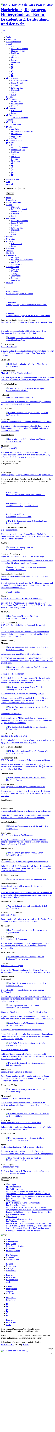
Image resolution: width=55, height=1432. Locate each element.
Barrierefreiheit (12, 1280)
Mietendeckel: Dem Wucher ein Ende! (16, 373)
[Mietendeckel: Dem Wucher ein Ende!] (27, 366)
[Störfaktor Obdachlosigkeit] (27, 959)
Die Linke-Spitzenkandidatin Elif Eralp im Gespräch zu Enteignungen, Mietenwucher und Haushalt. (23, 332)
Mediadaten (11, 1271)
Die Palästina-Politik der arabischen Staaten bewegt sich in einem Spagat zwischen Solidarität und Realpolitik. (27, 741)
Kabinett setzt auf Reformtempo (14, 939)
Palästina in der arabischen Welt (14, 736)
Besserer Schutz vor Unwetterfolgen (15, 1098)
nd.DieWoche (16, 134)
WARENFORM (7, 1344)
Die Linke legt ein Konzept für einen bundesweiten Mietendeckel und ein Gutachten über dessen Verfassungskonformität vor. (27, 378)
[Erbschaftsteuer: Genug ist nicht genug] (27, 1065)
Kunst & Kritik (17, 83)
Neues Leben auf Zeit (10, 448)
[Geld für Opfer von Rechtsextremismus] (27, 391)
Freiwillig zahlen (13, 1250)
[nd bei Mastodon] (12, 65)
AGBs (13, 138)
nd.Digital (15, 129)
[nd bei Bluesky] (12, 67)
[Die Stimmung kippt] (27, 523)
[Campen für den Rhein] (27, 1160)
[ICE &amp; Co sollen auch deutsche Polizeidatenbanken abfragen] (27, 753)
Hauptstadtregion (18, 51)
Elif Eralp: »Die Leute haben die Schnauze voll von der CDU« (26, 322)
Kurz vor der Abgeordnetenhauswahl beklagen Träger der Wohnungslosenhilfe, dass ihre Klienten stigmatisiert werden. (25, 971)
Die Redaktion (12, 1255)
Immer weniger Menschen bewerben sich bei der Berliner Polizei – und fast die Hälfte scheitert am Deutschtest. (27, 920)
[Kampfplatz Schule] (27, 340)
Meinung (15, 46)
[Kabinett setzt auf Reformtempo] (27, 932)
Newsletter (15, 62)
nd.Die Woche (17, 104)
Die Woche (15, 58)
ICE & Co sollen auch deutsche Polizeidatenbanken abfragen (25, 760)
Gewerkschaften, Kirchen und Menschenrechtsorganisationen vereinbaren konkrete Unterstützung (26, 403)
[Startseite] (27, 14)
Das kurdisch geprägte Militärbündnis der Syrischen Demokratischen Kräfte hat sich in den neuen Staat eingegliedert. (27, 1152)
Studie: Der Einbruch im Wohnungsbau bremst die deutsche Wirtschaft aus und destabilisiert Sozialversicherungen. (25, 816)
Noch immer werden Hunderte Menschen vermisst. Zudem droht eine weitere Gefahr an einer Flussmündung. (27, 562)
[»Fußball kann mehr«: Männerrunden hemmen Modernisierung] (27, 415)
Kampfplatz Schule (8, 346)
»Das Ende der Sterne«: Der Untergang (17, 835)
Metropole (15, 90)
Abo (3, 30)
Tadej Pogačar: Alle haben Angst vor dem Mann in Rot (23, 787)
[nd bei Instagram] (12, 69)
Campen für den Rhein (10, 1167)
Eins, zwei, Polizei (8, 915)
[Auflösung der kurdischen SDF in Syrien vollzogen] (27, 1140)
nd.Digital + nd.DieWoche (22, 131)
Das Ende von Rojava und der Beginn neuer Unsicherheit (24, 862)
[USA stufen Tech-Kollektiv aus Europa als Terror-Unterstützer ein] (27, 618)
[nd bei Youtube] (12, 76)
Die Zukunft (11, 1297)
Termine (9, 120)
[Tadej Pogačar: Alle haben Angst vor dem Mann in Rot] (27, 780)
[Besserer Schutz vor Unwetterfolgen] (27, 1092)
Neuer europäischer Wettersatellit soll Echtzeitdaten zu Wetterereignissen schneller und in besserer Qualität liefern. (25, 1104)
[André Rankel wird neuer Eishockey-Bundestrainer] (13, 592)
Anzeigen (10, 1268)
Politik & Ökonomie (19, 48)
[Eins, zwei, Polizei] (27, 908)
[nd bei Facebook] (12, 71)
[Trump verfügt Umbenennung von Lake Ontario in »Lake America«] (27, 570)
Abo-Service (16, 136)
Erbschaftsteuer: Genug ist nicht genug (16, 1072)
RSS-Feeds (10, 1300)
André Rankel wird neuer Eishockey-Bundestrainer (21, 598)
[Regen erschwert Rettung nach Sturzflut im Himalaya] (27, 550)
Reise (13, 94)
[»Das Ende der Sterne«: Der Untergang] (27, 828)
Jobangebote (11, 1266)
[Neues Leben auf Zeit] (27, 441)
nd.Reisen (10, 1293)
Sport (13, 55)
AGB (8, 1282)
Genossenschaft (12, 179)
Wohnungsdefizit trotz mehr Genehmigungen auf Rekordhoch (26, 811)
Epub (13, 1244)
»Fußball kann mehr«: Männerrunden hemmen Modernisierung (26, 421)
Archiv (9, 1286)
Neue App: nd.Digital (15, 1246)
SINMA (26, 1344)
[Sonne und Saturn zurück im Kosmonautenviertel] (27, 1116)
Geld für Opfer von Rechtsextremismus (17, 397)
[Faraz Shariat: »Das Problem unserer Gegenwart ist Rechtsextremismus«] (26, 879)
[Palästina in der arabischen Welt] (27, 729)
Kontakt (9, 1264)
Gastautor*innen (12, 1257)
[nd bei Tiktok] (12, 74)
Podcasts (14, 60)
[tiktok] (12, 173)
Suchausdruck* (12, 188)
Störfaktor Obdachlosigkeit (12, 966)
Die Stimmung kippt (9, 530)
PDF (8, 1244)
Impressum (10, 1275)
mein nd (9, 184)
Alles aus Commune (19, 117)
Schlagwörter (11, 1288)
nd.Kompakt (16, 101)
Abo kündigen (12, 1241)
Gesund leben (16, 111)
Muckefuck (15, 106)
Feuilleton (15, 53)
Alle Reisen (16, 124)
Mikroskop (15, 85)
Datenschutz (11, 1277)
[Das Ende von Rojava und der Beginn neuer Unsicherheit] (27, 855)
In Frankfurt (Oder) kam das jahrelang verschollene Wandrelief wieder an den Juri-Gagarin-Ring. (26, 1128)
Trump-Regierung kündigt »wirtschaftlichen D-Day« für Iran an (27, 475)
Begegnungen (17, 88)
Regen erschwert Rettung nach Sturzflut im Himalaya (22, 556)
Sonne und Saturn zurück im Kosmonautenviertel (21, 1123)
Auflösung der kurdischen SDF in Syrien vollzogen (22, 1147)
